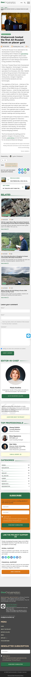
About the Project (6, 629)
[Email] (25, 172)
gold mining (24, 54)
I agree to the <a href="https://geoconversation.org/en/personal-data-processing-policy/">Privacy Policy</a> (15, 518)
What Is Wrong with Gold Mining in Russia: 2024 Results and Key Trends (14, 291)
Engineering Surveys (6, 34)
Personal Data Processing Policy (15, 675)
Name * (3, 308)
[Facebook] (28, 169)
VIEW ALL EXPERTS (14, 454)
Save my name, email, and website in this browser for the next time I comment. (15, 322)
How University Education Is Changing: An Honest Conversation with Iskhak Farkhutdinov (14, 257)
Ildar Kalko (13, 444)
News (6, 7)
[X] (19, 172)
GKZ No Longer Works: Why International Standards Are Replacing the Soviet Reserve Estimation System (15, 222)
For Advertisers (5, 640)
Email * (3, 315)
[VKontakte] (19, 169)
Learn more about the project (15, 417)
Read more (4, 229)
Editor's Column (5, 632)
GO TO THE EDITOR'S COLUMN (15, 396)
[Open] (28, 3)
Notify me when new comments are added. (14, 348)
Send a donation (15, 571)
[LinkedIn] (22, 172)
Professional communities (11, 166)
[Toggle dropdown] (6, 638)
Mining (4, 283)
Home (2, 7)
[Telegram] (22, 169)
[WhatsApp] (25, 169)
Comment (4, 327)
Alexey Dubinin (14, 427)
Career (4, 249)
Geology (7, 249)
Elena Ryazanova (15, 436)
